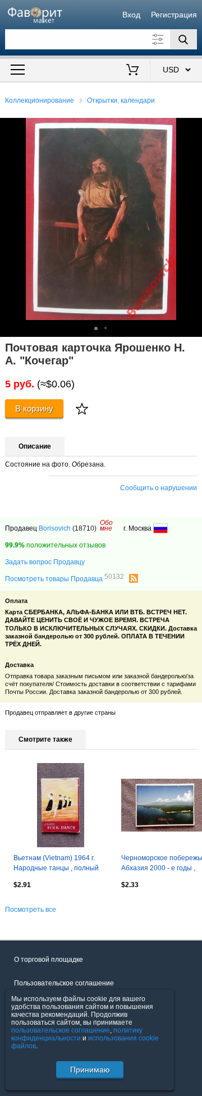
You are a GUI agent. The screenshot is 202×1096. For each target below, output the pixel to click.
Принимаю (90, 1069)
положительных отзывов (55, 545)
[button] (192, 128)
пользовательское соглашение (60, 1030)
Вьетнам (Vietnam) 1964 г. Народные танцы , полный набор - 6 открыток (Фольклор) (56, 864)
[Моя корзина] (132, 71)
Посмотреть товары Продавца (64, 578)
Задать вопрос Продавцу (45, 562)
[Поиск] (183, 39)
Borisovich (55, 528)
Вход (131, 14)
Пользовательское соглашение (64, 983)
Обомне (106, 525)
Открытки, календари (121, 100)
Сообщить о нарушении (158, 488)
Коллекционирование (39, 100)
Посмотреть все (30, 910)
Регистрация (174, 14)
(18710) (84, 528)
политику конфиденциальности (77, 1034)
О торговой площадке (48, 959)
